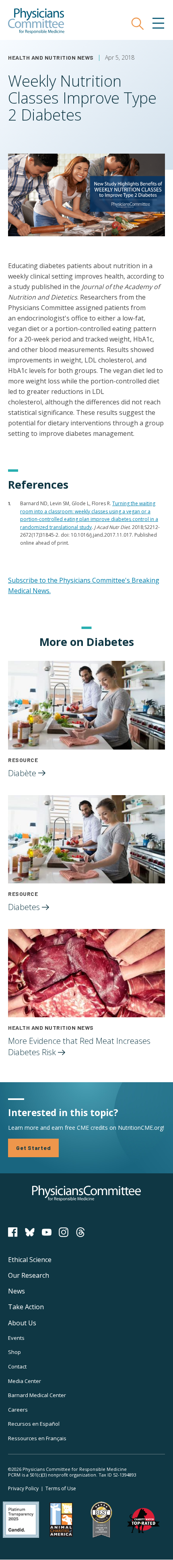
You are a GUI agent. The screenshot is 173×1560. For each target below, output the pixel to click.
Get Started (33, 1147)
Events (16, 1337)
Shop (14, 1352)
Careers (18, 1409)
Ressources (37, 1438)
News (16, 1291)
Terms (60, 1488)
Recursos (34, 1423)
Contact (17, 1366)
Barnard (37, 1395)
